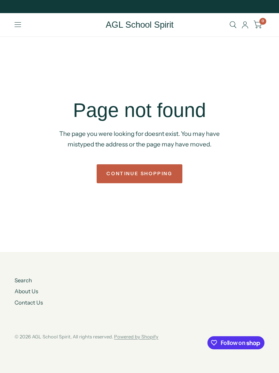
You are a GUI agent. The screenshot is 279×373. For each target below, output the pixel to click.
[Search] (233, 24)
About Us (26, 291)
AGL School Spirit (140, 24)
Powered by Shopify (136, 336)
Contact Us (29, 302)
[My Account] (245, 24)
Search (23, 280)
